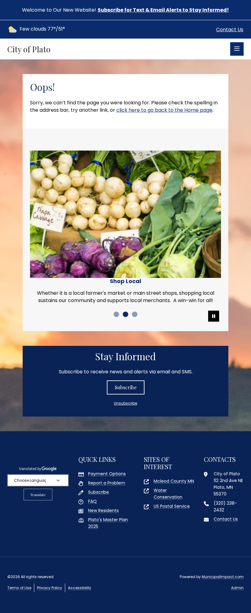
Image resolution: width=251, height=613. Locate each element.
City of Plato (29, 49)
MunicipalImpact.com (223, 576)
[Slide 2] (125, 314)
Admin (237, 587)
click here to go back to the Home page (164, 110)
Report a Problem (106, 483)
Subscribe (126, 387)
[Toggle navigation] (237, 49)
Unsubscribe (125, 403)
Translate (38, 494)
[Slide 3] (134, 314)
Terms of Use (19, 587)
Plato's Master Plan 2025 (108, 523)
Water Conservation (168, 493)
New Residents (103, 510)
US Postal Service (172, 506)
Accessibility (79, 587)
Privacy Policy (49, 587)
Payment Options (107, 474)
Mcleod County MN (174, 481)
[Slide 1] (116, 314)
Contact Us (229, 29)
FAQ (92, 501)
